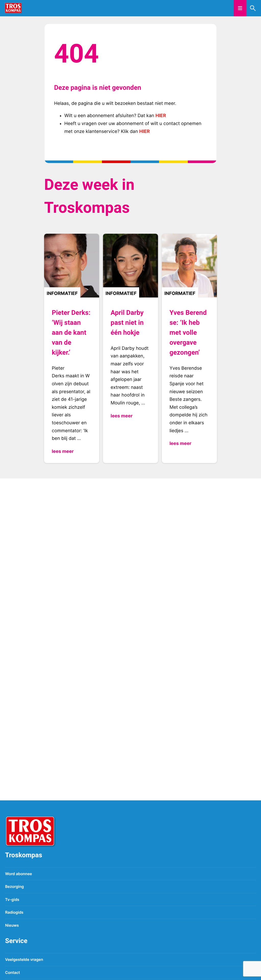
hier (160, 115)
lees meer (63, 451)
